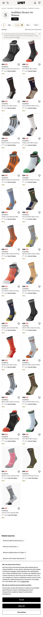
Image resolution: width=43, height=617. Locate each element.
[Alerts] (35, 3)
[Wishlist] (39, 3)
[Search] (7, 3)
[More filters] (4, 25)
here (18, 37)
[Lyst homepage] (21, 3)
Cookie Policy (25, 581)
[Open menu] (4, 3)
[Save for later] (19, 65)
